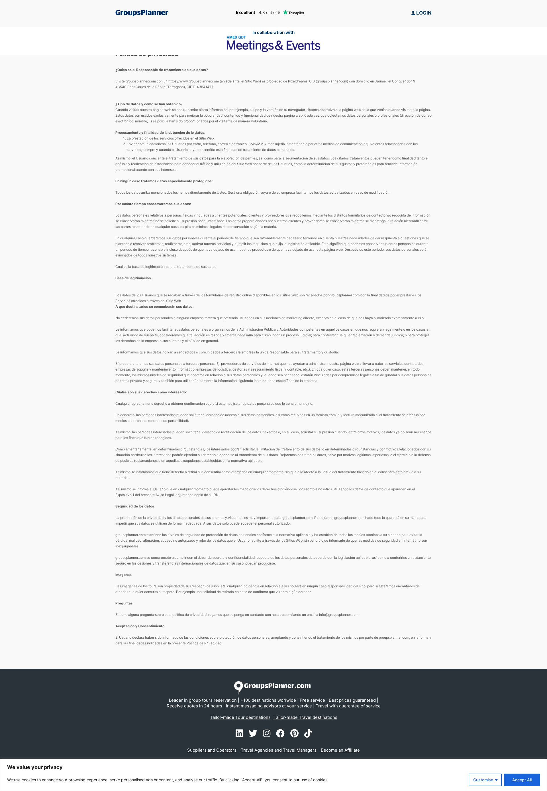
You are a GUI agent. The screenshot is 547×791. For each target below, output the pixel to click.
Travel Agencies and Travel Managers (279, 750)
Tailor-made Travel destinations (305, 717)
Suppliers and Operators (211, 750)
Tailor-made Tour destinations (240, 717)
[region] (273, 775)
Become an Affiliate (340, 750)
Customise (483, 779)
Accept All (522, 779)
